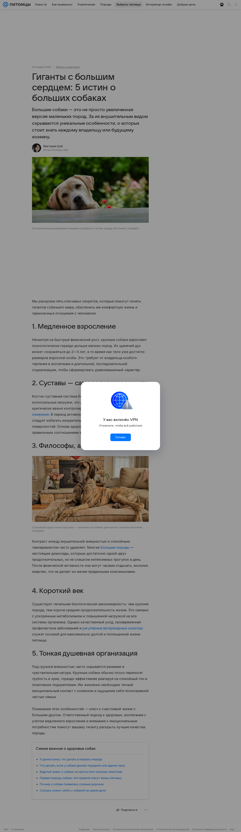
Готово (120, 437)
